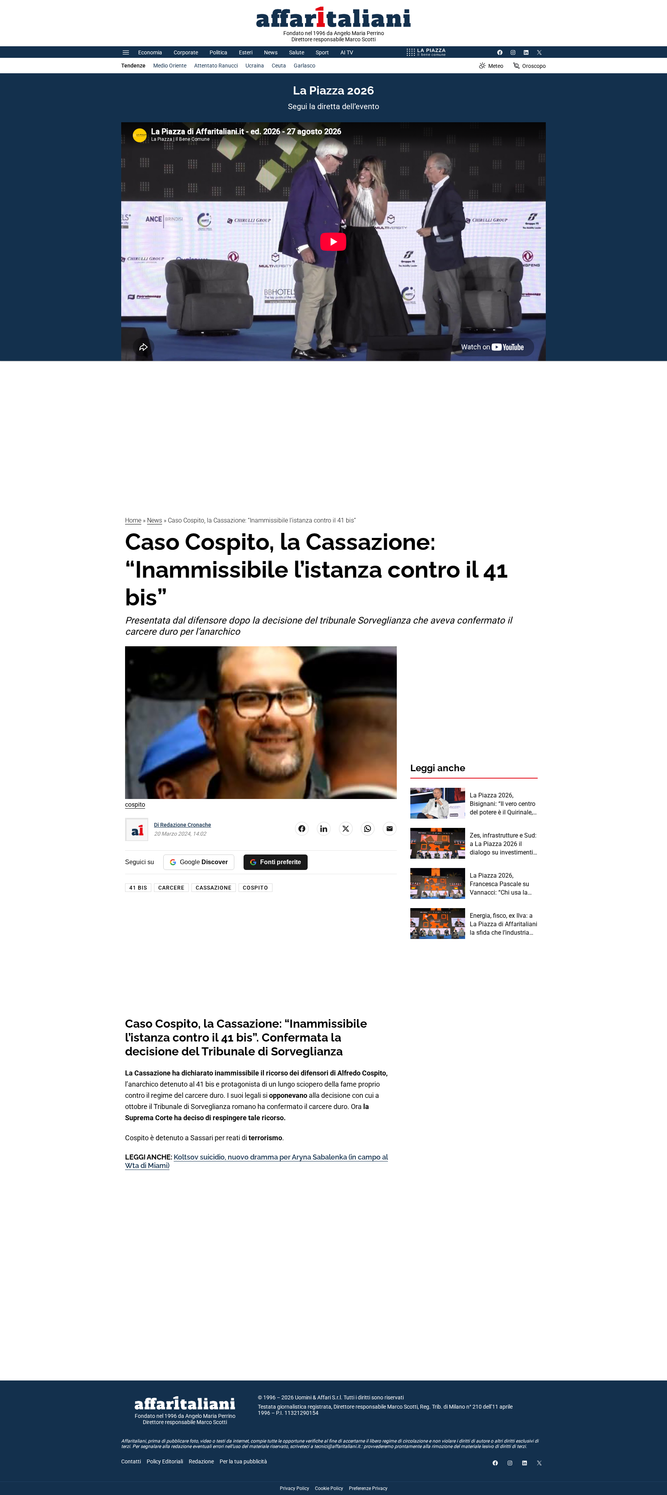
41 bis (138, 888)
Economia (150, 52)
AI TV (346, 52)
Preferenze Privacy (368, 1488)
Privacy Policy (294, 1488)
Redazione (201, 1461)
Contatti (131, 1461)
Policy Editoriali (165, 1461)
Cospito (255, 888)
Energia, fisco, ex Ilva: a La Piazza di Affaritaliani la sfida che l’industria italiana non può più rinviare (503, 924)
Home (133, 520)
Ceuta (279, 65)
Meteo (495, 66)
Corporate (186, 52)
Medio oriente (169, 65)
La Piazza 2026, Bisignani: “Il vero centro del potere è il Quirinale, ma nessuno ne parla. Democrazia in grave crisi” (502, 804)
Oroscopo (534, 66)
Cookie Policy (329, 1488)
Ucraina (254, 65)
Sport (322, 52)
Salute (296, 52)
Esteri (245, 52)
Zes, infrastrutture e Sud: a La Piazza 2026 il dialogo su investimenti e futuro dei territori (504, 844)
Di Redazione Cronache (182, 825)
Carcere (171, 888)
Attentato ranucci (216, 65)
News (271, 52)
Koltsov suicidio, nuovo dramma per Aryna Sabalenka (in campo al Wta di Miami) (256, 1161)
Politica (218, 52)
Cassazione (214, 888)
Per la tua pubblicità (243, 1461)
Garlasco (304, 65)
